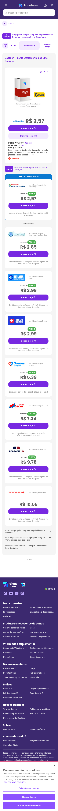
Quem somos (9, 729)
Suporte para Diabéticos (14, 628)
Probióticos (8, 657)
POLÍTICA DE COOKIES (15, 782)
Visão (32, 628)
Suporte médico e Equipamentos (11, 637)
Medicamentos (12, 603)
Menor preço (47, 45)
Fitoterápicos (9, 612)
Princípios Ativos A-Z (12, 697)
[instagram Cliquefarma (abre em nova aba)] (22, 593)
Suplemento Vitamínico (13, 648)
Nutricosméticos (37, 673)
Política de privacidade (40, 709)
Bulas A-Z (7, 689)
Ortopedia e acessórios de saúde (15, 632)
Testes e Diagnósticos (40, 637)
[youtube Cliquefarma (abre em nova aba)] (11, 593)
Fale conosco (9, 740)
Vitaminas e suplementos (19, 644)
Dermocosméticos (14, 664)
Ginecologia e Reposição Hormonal (41, 612)
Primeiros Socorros (38, 632)
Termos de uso (10, 709)
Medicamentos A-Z (12, 607)
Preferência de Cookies (14, 718)
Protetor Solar (9, 673)
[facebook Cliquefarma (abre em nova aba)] (5, 593)
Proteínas (7, 652)
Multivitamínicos (37, 652)
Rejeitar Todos (29, 797)
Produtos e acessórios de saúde (23, 623)
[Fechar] (54, 765)
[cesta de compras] (52, 5)
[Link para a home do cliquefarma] (29, 5)
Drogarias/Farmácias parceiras (39, 689)
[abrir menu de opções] (6, 5)
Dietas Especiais (37, 657)
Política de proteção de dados (13, 713)
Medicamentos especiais (41, 607)
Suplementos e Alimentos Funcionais (41, 648)
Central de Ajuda (10, 745)
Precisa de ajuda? (14, 736)
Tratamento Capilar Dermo (15, 677)
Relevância (29, 45)
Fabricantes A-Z (10, 693)
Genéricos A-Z (36, 693)
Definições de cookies (29, 788)
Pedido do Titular (37, 713)
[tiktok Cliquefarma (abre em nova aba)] (16, 593)
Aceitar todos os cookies (29, 805)
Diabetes (7, 616)
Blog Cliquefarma (37, 729)
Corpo (32, 668)
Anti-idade (34, 677)
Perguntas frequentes (39, 740)
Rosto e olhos (9, 668)
